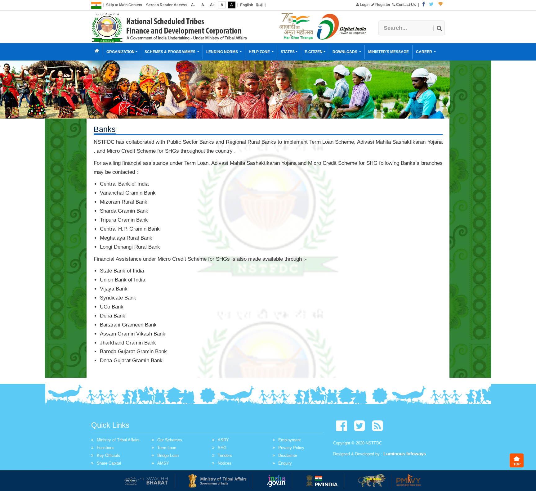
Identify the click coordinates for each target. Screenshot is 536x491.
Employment (289, 440)
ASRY (223, 440)
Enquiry (285, 463)
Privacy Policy (291, 447)
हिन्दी (259, 5)
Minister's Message (388, 52)
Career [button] (424, 52)
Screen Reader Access (166, 5)
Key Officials (108, 455)
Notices (224, 463)
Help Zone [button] (260, 52)
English (246, 5)
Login (364, 4)
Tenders (225, 455)
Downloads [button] (345, 52)
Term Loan (166, 447)
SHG (222, 447)
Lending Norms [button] (222, 52)
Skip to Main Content (124, 5)
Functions (105, 447)
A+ (212, 5)
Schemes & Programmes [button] (170, 52)
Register (382, 4)
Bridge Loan (168, 455)
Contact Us (405, 4)
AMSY (163, 463)
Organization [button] (120, 52)
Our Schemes (169, 440)
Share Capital (109, 463)
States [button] (288, 52)
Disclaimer (287, 455)
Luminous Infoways (404, 453)
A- (193, 5)
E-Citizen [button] (314, 52)
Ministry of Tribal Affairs (118, 440)
